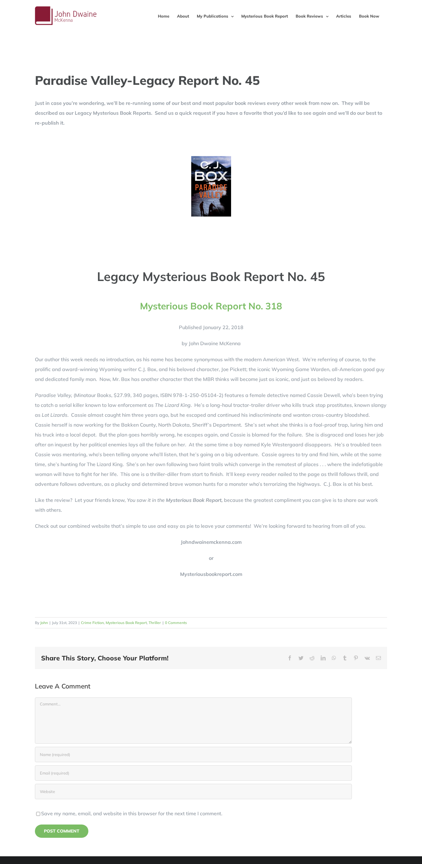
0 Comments (176, 622)
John (44, 622)
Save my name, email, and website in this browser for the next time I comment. (131, 813)
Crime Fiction (92, 622)
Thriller (155, 622)
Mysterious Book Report (126, 622)
